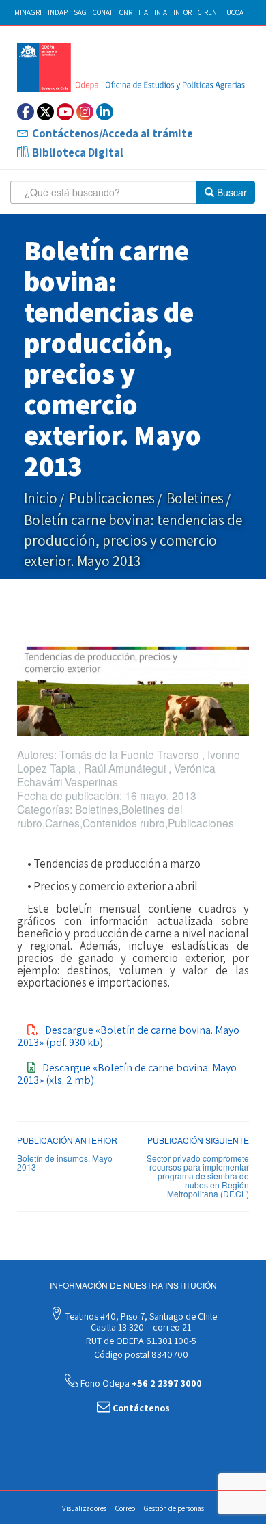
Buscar (230, 192)
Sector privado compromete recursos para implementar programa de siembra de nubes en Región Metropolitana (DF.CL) (198, 1176)
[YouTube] (65, 111)
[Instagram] (84, 111)
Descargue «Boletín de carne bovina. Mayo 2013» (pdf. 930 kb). (128, 1036)
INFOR (182, 12)
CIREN (207, 12)
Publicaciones (112, 498)
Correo (125, 1508)
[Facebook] (25, 111)
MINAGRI (28, 12)
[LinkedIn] (104, 111)
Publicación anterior (67, 1140)
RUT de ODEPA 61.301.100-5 (140, 1341)
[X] (45, 111)
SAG (80, 12)
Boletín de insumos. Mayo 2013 (65, 1162)
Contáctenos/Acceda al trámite (112, 133)
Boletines (195, 498)
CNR (125, 12)
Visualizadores (84, 1508)
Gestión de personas (174, 1508)
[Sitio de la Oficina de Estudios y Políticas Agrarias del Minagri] (133, 67)
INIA (160, 12)
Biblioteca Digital (77, 152)
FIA (143, 12)
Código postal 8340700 (140, 1354)
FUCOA (233, 12)
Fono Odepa (140, 1383)
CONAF (103, 12)
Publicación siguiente (198, 1140)
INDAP (58, 12)
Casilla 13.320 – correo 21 (140, 1327)
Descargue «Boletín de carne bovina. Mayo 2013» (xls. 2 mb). (127, 1073)
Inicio (40, 498)
